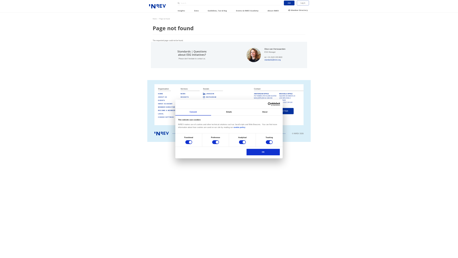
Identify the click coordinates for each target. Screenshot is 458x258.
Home (155, 19)
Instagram (211, 97)
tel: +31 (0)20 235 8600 (273, 57)
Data (196, 10)
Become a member (166, 110)
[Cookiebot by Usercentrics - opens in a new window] (269, 104)
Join (289, 3)
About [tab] (264, 112)
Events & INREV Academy (247, 10)
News (183, 94)
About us (162, 97)
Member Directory (299, 10)
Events (161, 100)
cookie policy (239, 127)
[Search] (179, 3)
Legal (161, 114)
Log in (303, 3)
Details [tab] (229, 112)
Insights (181, 10)
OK (263, 152)
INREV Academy (165, 104)
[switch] (215, 142)
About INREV (273, 10)
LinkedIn (210, 94)
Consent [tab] (193, 112)
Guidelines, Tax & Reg (217, 10)
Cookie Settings (166, 117)
